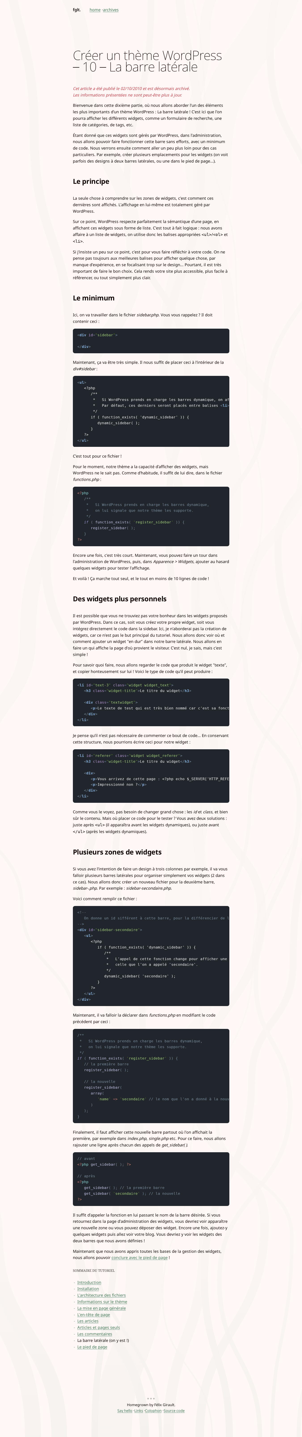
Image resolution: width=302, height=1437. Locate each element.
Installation (88, 1288)
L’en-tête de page (93, 1314)
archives (111, 9)
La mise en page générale (101, 1308)
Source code (174, 1410)
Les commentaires (94, 1333)
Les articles (88, 1320)
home (95, 9)
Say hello (124, 1410)
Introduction (89, 1282)
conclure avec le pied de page (140, 1257)
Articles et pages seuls (98, 1327)
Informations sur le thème (102, 1301)
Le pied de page (92, 1346)
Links (138, 1410)
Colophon (153, 1410)
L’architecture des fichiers (101, 1295)
